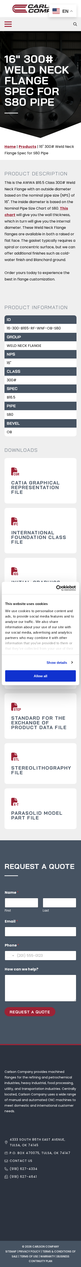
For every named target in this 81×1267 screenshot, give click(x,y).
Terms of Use (29, 1256)
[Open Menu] (8, 24)
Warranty (47, 1256)
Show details (57, 662)
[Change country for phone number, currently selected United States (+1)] (10, 955)
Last (46, 911)
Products (27, 146)
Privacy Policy (29, 1251)
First (8, 911)
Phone (12, 945)
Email (11, 921)
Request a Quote (30, 1012)
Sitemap (10, 1251)
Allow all (40, 676)
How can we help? (21, 969)
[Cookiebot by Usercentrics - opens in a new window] (57, 588)
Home (10, 146)
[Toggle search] (75, 24)
